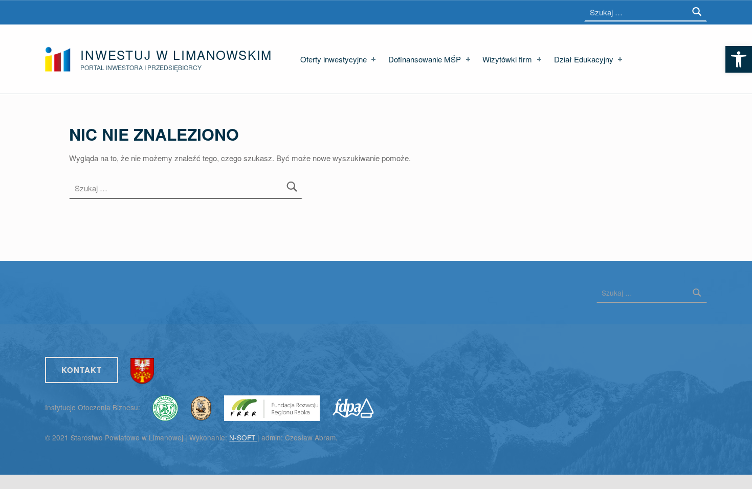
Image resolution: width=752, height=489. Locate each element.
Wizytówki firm (507, 59)
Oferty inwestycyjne (333, 59)
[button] (738, 59)
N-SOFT (243, 437)
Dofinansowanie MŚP (424, 59)
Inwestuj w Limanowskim (176, 54)
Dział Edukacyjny (583, 59)
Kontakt (81, 369)
